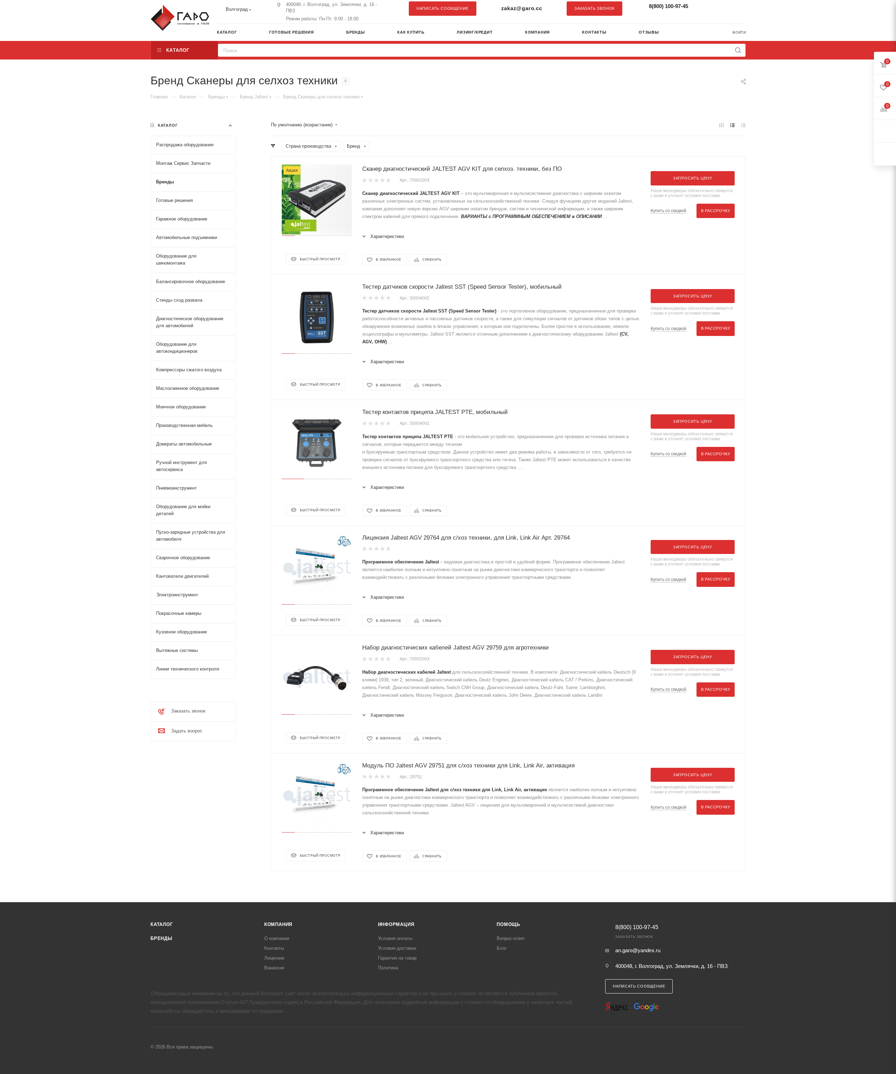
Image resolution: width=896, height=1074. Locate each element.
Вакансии (274, 967)
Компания (278, 924)
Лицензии (274, 958)
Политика (388, 967)
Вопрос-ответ (511, 938)
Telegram (723, 8)
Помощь (508, 924)
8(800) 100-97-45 (668, 6)
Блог (502, 948)
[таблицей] (743, 125)
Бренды (161, 938)
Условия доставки (397, 948)
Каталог (161, 924)
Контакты (274, 948)
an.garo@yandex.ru (637, 950)
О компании (276, 938)
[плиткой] (721, 125)
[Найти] (738, 50)
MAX (737, 8)
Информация (396, 924)
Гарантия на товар (397, 958)
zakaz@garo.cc (521, 8)
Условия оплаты (395, 938)
